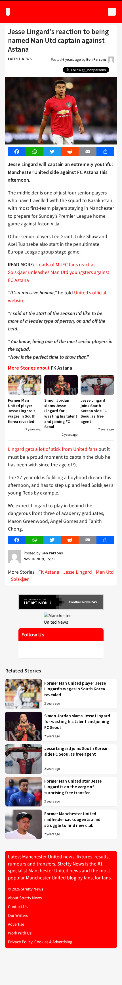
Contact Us (18, 907)
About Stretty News (25, 898)
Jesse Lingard (77, 572)
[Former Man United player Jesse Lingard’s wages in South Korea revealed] (24, 385)
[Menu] (8, 12)
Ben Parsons (96, 59)
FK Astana (48, 572)
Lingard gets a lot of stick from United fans (52, 449)
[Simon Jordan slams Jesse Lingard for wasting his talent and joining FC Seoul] (61, 385)
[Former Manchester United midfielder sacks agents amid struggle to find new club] (23, 824)
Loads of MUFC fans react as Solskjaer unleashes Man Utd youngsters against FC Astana (58, 272)
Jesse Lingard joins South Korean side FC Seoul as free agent (94, 411)
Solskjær (20, 579)
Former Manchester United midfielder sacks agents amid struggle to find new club (72, 819)
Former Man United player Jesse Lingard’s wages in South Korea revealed (21, 411)
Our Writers (18, 916)
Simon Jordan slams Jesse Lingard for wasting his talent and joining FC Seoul (60, 413)
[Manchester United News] (61, 619)
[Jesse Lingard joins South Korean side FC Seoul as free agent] (97, 385)
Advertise (16, 924)
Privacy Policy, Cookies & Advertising (40, 942)
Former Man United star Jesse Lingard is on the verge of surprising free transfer (73, 786)
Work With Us (19, 933)
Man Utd (105, 572)
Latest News (20, 58)
